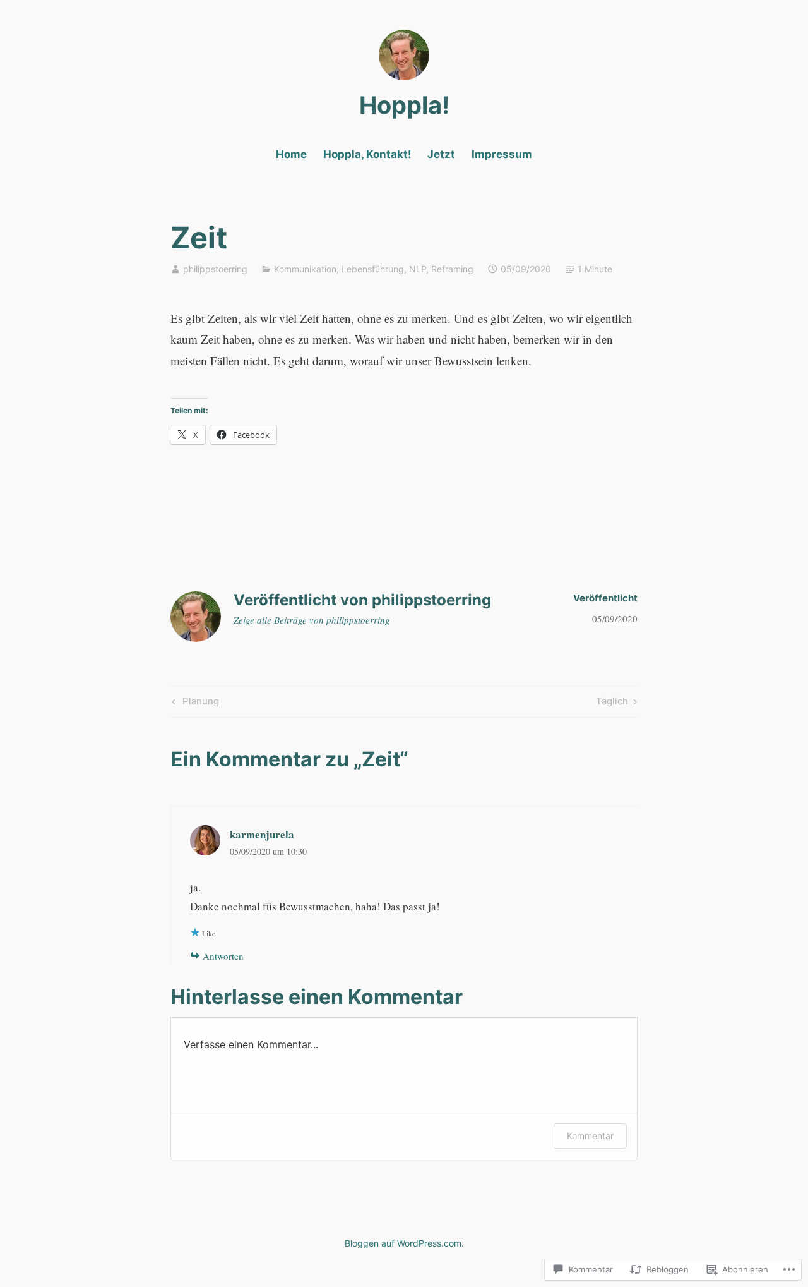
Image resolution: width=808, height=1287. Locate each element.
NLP (417, 268)
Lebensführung (373, 268)
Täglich (612, 703)
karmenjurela (262, 834)
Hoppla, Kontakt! (367, 154)
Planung (194, 703)
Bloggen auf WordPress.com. (404, 1243)
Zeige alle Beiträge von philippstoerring (312, 619)
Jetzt (441, 154)
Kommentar (590, 1135)
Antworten (223, 956)
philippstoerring (215, 268)
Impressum (502, 154)
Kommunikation (305, 268)
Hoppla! (404, 104)
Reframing (452, 268)
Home (291, 154)
